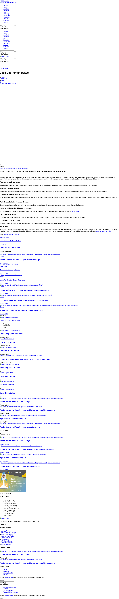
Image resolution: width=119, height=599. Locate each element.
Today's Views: (8, 500)
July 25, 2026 (4, 283)
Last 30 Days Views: (9, 508)
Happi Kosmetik (8, 590)
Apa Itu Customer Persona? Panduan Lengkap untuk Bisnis (21, 310)
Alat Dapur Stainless (9, 587)
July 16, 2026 (4, 314)
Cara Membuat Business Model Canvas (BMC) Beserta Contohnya (24, 300)
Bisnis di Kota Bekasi (7, 393)
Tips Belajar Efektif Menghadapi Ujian (13, 419)
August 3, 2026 (4, 452)
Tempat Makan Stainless (10, 592)
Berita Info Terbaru (6, 531)
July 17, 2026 (4, 304)
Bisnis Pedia (5, 539)
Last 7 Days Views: (9, 507)
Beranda (5, 5)
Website (6, 10)
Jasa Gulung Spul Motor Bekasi (11, 334)
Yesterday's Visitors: (9, 505)
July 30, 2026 (4, 263)
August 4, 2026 (4, 444)
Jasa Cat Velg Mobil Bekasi (10, 321)
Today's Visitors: (8, 502)
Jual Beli (6, 9)
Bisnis (5, 7)
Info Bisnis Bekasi (6, 541)
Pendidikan (6, 15)
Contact (5, 574)
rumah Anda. (75, 211)
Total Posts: (7, 513)
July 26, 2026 (4, 273)
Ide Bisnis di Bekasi (7, 385)
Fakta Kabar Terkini (7, 534)
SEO (4, 12)
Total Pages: (7, 515)
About (5, 569)
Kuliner (5, 19)
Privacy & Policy (8, 573)
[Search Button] (15, 25)
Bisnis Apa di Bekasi (7, 376)
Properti (5, 22)
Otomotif (6, 20)
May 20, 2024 (4, 79)
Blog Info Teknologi (7, 543)
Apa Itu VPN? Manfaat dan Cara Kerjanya (15, 402)
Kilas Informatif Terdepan (8, 533)
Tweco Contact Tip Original (10, 270)
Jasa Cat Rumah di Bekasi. (104, 231)
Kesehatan (6, 17)
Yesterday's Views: (9, 503)
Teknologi (6, 14)
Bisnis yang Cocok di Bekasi (10, 368)
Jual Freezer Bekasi (7, 342)
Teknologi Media (6, 544)
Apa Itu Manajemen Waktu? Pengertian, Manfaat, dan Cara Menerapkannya (27, 410)
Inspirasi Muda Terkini (7, 536)
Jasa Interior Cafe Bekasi (9, 351)
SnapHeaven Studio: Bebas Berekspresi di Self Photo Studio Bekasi (25, 359)
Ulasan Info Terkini (6, 538)
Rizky (3, 77)
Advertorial (3, 266)
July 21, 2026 (4, 293)
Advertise (6, 571)
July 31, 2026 (4, 461)
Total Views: (7, 510)
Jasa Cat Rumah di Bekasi (11, 234)
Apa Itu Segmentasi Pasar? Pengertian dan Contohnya (20, 260)
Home (2, 68)
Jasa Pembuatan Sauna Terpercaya (13, 280)
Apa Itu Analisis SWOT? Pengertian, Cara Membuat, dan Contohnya (24, 290)
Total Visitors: (7, 512)
